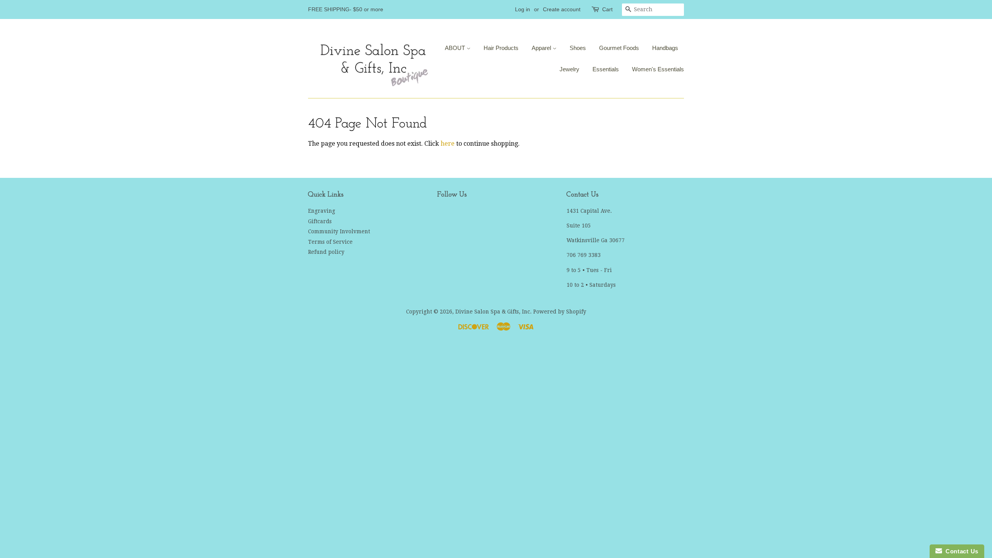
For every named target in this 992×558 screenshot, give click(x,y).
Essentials (605, 69)
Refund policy (326, 252)
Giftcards (320, 221)
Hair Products (501, 48)
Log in (522, 9)
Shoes (578, 48)
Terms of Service (330, 242)
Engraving (321, 211)
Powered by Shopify (559, 311)
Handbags (665, 48)
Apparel (542, 48)
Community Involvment (339, 231)
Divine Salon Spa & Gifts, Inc (492, 311)
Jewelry (569, 69)
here (448, 143)
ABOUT (456, 48)
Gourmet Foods (619, 48)
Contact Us (960, 551)
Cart (607, 9)
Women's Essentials (658, 69)
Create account (561, 9)
